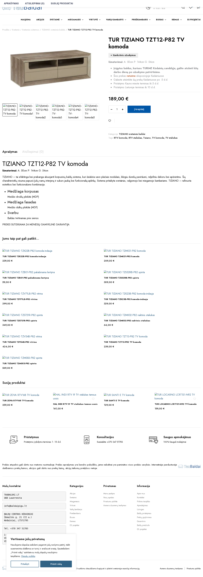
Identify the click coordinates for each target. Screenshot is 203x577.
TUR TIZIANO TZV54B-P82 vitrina (19, 342)
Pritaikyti (25, 564)
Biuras (159, 19)
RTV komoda (120, 137)
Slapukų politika (28, 556)
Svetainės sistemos (30, 29)
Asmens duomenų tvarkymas (114, 505)
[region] (41, 552)
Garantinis (141, 521)
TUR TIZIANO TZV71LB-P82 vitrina (19, 299)
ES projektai (194, 19)
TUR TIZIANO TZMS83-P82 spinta (19, 363)
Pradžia (5, 29)
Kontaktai (140, 497)
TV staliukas (171, 137)
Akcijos (40, 19)
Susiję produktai (62, 3)
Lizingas (140, 509)
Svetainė (54, 19)
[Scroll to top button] (196, 570)
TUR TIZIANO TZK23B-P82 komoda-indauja (126, 299)
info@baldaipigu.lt (15, 506)
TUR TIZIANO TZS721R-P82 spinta (19, 320)
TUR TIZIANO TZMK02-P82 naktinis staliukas (127, 320)
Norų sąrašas (108, 497)
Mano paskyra (109, 493)
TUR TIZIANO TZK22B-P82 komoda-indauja (24, 256)
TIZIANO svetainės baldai (53, 29)
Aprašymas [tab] (9, 151)
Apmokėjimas (142, 505)
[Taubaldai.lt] (22, 7)
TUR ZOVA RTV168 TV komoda (17, 400)
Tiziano (147, 137)
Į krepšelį (139, 109)
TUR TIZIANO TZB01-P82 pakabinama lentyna (25, 277)
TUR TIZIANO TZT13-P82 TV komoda (122, 342)
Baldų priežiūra (143, 525)
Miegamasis (74, 19)
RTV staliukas (135, 137)
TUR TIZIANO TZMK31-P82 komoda (121, 256)
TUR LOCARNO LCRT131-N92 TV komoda (175, 404)
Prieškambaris (140, 19)
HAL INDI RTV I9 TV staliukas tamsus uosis (75, 404)
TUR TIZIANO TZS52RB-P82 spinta (121, 277)
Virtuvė (93, 19)
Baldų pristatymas (144, 513)
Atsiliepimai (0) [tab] (33, 151)
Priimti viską (56, 564)
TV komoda (158, 137)
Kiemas (175, 19)
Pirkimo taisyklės (143, 501)
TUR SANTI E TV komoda (116, 400)
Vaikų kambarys (115, 19)
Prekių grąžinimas (144, 517)
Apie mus (141, 493)
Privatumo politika (110, 501)
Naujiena (26, 19)
